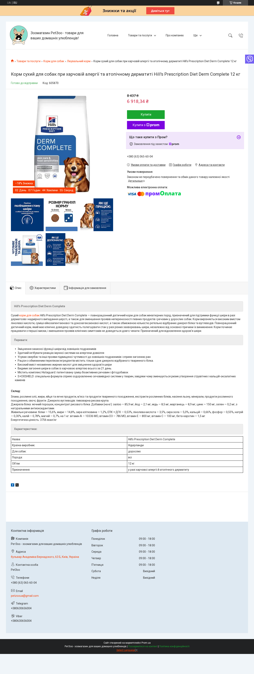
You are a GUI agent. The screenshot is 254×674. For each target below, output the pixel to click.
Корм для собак (53, 61)
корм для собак (29, 315)
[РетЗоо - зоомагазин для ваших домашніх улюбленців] (19, 35)
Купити (146, 114)
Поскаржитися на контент (142, 646)
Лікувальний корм (78, 61)
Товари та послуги (140, 35)
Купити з (139, 125)
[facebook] (12, 485)
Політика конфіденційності (174, 646)
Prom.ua (146, 642)
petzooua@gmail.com (25, 595)
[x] (17, 485)
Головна (113, 35)
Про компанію (175, 35)
